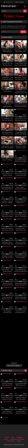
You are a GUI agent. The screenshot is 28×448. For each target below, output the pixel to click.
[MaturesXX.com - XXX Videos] (11, 6)
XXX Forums (10, 441)
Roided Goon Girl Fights (17, 439)
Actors (6, 439)
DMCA (19, 441)
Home (7, 437)
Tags (12, 437)
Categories (14, 363)
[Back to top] (23, 443)
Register (22, 2)
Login (16, 2)
